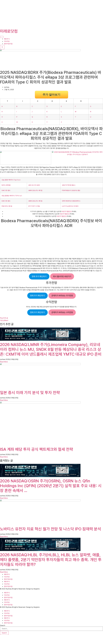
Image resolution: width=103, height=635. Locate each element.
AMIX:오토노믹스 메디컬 (35, 190)
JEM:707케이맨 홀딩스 (68, 185)
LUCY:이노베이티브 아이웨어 (70, 206)
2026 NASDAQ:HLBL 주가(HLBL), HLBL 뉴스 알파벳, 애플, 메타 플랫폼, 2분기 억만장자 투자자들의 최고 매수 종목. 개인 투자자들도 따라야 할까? (51, 559)
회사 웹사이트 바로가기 (62, 276)
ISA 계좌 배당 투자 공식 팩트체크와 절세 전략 (36, 449)
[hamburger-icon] (1, 37)
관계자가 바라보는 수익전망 (62, 312)
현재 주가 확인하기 (39, 276)
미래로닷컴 (9, 31)
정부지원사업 (8, 44)
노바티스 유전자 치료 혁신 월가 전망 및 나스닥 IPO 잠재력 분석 (50, 529)
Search (2, 625)
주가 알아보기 (51, 94)
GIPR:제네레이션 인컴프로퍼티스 (71, 201)
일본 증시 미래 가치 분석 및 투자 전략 (30, 392)
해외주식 (7, 39)
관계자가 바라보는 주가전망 (62, 295)
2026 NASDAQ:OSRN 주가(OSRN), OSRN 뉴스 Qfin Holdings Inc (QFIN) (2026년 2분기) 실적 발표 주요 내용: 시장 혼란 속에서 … (50, 486)
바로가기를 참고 (67, 211)
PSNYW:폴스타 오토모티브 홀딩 (71, 190)
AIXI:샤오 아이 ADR (34, 185)
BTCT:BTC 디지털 (34, 206)
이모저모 (7, 41)
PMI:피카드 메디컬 (7, 206)
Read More (4, 362)
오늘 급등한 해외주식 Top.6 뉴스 (11, 180)
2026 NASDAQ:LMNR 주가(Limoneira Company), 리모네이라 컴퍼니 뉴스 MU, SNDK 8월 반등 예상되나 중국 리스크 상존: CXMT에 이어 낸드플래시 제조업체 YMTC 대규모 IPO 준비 (50, 349)
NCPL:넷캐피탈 (6, 185)
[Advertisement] (51, 14)
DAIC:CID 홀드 (6, 190)
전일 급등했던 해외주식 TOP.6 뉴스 (12, 195)
